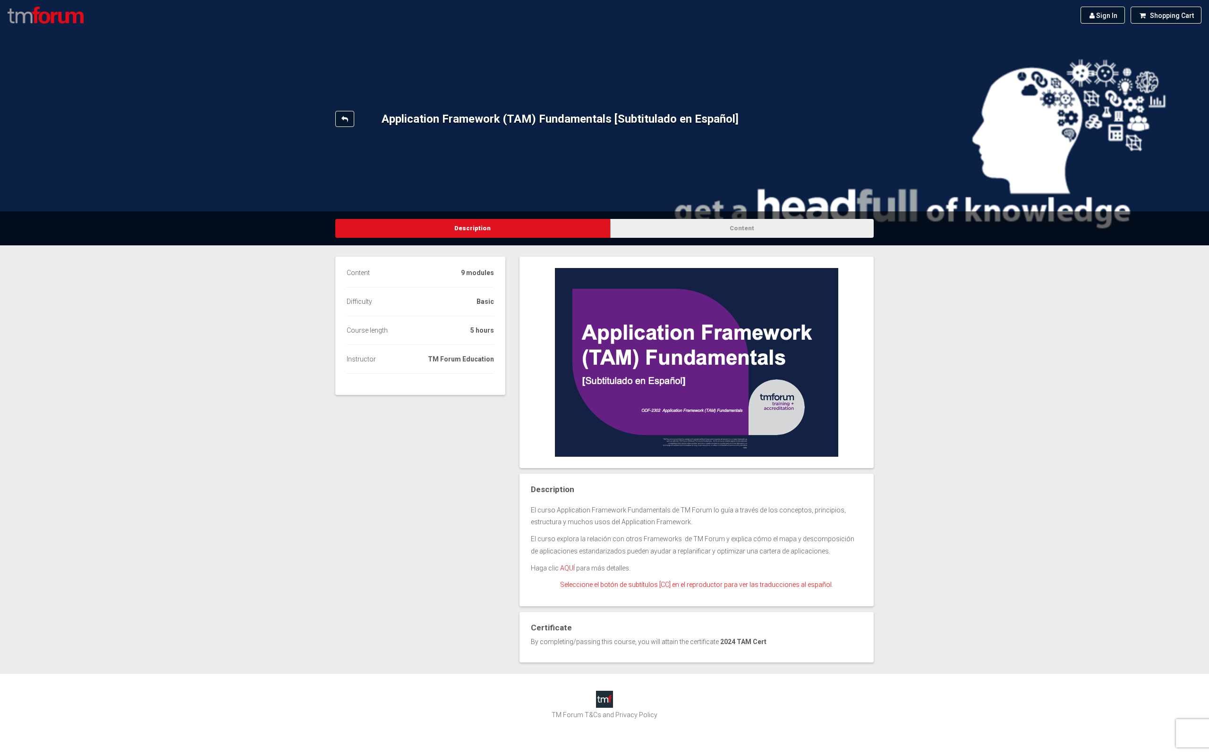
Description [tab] (472, 228)
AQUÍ (567, 568)
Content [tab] (742, 228)
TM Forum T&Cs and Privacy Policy (604, 715)
